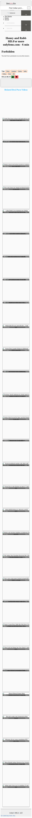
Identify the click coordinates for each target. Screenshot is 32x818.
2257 (21, 813)
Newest (7, 19)
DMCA (17, 813)
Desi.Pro (11, 3)
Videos (4, 74)
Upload (11, 813)
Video (7, 71)
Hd (14, 74)
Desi (9, 74)
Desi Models (8, 16)
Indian (20, 71)
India (25, 71)
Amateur (13, 71)
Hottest (7, 18)
